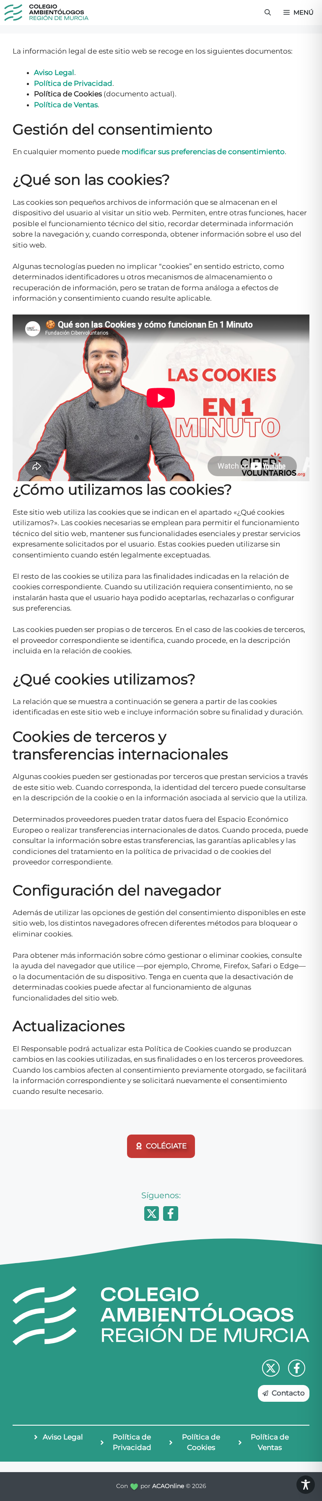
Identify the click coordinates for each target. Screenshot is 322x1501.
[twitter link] (271, 1368)
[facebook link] (297, 1368)
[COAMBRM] (46, 12)
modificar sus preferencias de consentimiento (203, 151)
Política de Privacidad (73, 83)
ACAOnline (168, 1486)
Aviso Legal (54, 72)
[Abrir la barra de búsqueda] (267, 12)
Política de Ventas (66, 105)
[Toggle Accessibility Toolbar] (306, 1485)
